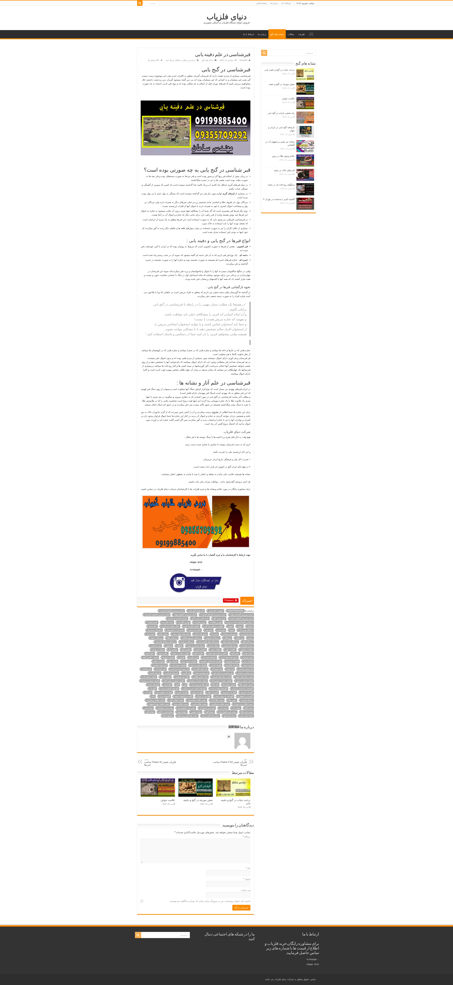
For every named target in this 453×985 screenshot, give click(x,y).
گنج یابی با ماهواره (245, 696)
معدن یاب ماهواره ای (186, 708)
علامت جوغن (168, 799)
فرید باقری (193, 657)
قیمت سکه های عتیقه (244, 677)
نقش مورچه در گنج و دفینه (198, 799)
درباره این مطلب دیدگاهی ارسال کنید (180, 60)
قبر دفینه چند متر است (179, 669)
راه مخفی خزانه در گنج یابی (281, 113)
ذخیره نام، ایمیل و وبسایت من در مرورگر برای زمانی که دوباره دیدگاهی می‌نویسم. (210, 901)
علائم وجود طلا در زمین (283, 156)
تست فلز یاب (167, 622)
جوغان (250, 626)
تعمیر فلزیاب (152, 622)
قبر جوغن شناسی (246, 669)
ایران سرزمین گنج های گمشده (213, 615)
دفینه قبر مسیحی (229, 634)
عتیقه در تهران (158, 650)
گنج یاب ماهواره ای (164, 692)
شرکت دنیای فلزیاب (237, 432)
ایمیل (246, 879)
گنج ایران (167, 685)
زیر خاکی (239, 638)
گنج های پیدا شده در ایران (242, 689)
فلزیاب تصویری (232, 661)
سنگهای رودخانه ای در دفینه (281, 184)
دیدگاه (246, 836)
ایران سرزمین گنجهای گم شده (157, 615)
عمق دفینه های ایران (229, 657)
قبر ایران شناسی (160, 665)
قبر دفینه (230, 669)
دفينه (232, 630)
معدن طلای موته (181, 704)
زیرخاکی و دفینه (186, 642)
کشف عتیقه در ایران (244, 681)
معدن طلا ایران (217, 700)
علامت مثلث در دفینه (180, 653)
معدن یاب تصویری (207, 708)
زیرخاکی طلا (172, 638)
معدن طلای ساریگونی (220, 704)
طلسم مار (173, 650)
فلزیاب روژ (172, 661)
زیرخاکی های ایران (230, 642)
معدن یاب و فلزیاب (165, 708)
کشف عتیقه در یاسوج (150, 681)
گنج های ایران (153, 685)
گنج (177, 685)
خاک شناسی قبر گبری (170, 626)
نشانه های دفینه (246, 716)
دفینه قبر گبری (247, 634)
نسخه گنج (210, 712)
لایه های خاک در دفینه (284, 170)
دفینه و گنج (163, 634)
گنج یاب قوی (197, 692)
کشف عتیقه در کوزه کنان (174, 681)
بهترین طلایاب (215, 622)
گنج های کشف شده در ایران (194, 689)
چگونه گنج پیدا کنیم (191, 626)
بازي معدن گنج (219, 618)
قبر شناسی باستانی (245, 673)
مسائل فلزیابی (247, 700)
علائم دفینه (248, 653)
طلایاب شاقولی (246, 650)
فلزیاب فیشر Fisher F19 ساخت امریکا (230, 762)
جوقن (230, 626)
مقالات (291, 34)
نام (248, 868)
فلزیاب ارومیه (168, 657)
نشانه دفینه (181, 712)
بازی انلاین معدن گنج (200, 618)
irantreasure (235, 611)
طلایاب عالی (230, 650)
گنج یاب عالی (212, 692)
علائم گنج (235, 653)
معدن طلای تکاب (176, 700)
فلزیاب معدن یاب (178, 665)
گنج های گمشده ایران (169, 689)
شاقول (179, 646)
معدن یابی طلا (247, 712)
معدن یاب (223, 708)
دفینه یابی (150, 634)
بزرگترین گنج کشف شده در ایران (239, 622)
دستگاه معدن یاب (246, 630)
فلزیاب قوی (248, 665)
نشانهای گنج (168, 716)
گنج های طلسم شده (219, 689)
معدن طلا (232, 700)
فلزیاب (301, 34)
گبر (185, 685)
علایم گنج (150, 653)
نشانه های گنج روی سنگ (187, 716)
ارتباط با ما (286, 3)
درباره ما (274, 3)
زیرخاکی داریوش (212, 638)
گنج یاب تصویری (229, 692)
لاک (153, 696)
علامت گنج (198, 653)
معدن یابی (148, 708)
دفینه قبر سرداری (155, 630)
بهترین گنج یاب (183, 622)
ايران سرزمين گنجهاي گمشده (172, 611)
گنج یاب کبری (182, 692)
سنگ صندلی (213, 646)
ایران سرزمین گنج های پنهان (241, 615)
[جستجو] (139, 3)
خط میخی (153, 626)
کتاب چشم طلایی (200, 677)
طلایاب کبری (200, 650)
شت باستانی (156, 646)
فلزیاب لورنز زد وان (198, 665)
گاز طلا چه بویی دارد (199, 685)
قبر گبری (186, 673)
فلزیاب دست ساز (189, 661)
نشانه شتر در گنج (166, 712)
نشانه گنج (150, 712)
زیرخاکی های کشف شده (208, 642)
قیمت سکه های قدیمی (221, 677)
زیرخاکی (227, 638)
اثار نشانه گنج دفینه (196, 611)
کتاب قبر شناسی (181, 677)
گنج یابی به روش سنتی (224, 696)
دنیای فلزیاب (227, 16)
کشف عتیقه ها (229, 685)
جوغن (240, 626)
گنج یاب (153, 689)
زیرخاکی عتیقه (156, 638)
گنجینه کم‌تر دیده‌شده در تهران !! (279, 199)
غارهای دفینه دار (209, 657)
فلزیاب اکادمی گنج (150, 657)
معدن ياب (236, 708)
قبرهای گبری (155, 673)
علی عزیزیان (247, 657)
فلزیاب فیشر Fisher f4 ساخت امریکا (160, 762)
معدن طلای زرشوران (155, 700)
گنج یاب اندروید (247, 692)
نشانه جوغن (196, 712)
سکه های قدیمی (229, 646)
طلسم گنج (186, 650)
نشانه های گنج (277, 34)
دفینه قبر (208, 630)
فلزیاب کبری (216, 665)
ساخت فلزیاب (247, 646)
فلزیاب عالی (159, 661)
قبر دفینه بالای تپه (200, 669)
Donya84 (243, 60)
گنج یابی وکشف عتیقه (183, 696)
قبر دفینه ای (217, 669)
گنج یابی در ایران (203, 696)
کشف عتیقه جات (149, 677)
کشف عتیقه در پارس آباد (221, 681)
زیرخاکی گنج (248, 642)
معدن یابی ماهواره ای (227, 712)
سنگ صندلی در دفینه (195, 646)
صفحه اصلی (261, 3)
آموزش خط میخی (216, 611)
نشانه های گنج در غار (210, 716)
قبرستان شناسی (171, 673)
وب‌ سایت (245, 890)
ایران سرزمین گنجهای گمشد (241, 618)
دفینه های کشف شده (181, 634)
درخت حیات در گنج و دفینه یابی (279, 69)
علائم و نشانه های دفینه (217, 653)
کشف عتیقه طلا (246, 685)
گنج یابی (148, 692)
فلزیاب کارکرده (232, 665)
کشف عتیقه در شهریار (198, 681)
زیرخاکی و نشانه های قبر (166, 642)
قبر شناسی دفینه (201, 673)
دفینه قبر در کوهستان (175, 630)
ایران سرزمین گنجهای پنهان (185, 615)
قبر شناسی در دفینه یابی (223, 673)
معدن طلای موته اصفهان (159, 704)
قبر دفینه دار (160, 669)
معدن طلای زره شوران (243, 704)
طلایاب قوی (215, 650)
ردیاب (250, 638)
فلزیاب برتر (248, 661)
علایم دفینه (163, 653)
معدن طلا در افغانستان (197, 700)
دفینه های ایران (200, 634)
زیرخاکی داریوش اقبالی (191, 638)
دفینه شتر (221, 630)
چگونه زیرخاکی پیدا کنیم (213, 626)
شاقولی (169, 646)
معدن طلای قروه (199, 704)
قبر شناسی (146, 669)
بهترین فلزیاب (199, 622)
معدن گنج (249, 708)
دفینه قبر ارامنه (194, 630)
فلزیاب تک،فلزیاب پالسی (211, 661)
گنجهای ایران (164, 696)
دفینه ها (215, 634)
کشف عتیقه (165, 677)
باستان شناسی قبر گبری (177, 618)
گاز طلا (215, 685)
